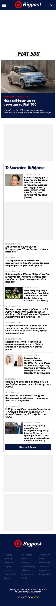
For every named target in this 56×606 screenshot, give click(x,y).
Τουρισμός (44, 566)
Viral (41, 558)
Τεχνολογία (44, 555)
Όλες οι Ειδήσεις (28, 447)
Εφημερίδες (45, 574)
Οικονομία (8, 562)
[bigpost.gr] (28, 5)
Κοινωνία (7, 570)
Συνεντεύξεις (10, 574)
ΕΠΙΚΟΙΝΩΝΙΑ (34, 592)
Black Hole (26, 555)
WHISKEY (35, 597)
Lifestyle (25, 562)
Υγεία (24, 578)
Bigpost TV (44, 570)
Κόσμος (7, 566)
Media (24, 558)
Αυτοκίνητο (27, 574)
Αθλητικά (25, 570)
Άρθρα (6, 578)
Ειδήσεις (7, 555)
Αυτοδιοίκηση (28, 566)
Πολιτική (7, 558)
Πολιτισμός (44, 562)
